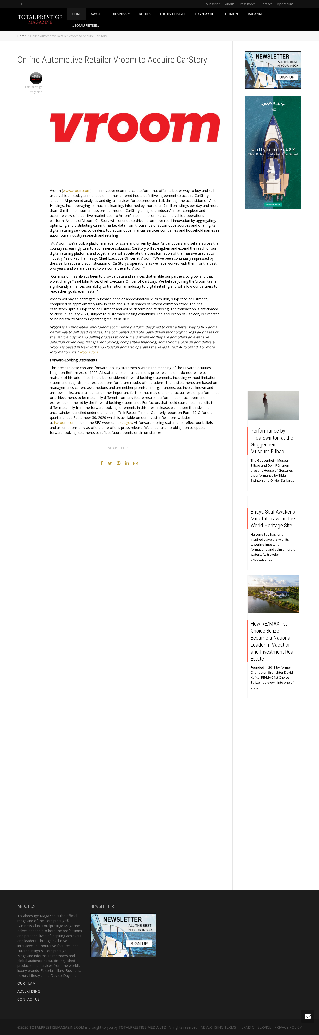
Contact (266, 4)
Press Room (247, 4)
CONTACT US (28, 999)
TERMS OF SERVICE (255, 1027)
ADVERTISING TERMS (218, 1027)
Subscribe (213, 4)
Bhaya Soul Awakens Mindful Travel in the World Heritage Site (273, 519)
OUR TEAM (26, 983)
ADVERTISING (28, 991)
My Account (285, 4)
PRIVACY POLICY (288, 1027)
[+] (273, 405)
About (229, 4)
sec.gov (126, 422)
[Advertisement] (273, 301)
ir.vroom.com (65, 422)
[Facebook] (22, 4)
